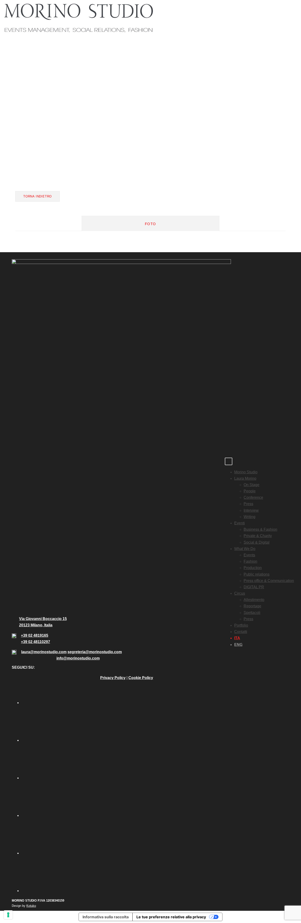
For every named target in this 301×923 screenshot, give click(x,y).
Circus (239, 593)
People (250, 491)
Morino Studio (245, 472)
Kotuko (31, 905)
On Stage (251, 485)
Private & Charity (258, 536)
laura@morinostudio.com (44, 652)
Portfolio (241, 625)
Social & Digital (256, 542)
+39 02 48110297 (35, 642)
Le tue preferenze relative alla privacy (171, 917)
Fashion (250, 561)
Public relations (256, 574)
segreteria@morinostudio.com (94, 652)
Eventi (239, 523)
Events (249, 555)
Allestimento (254, 600)
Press (248, 504)
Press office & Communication (269, 581)
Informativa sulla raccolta (106, 917)
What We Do (244, 549)
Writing (249, 517)
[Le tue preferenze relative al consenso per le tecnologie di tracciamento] (8, 914)
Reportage (252, 606)
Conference (253, 497)
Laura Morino (245, 478)
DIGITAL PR (254, 587)
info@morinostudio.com (78, 658)
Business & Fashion (260, 529)
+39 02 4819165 (34, 635)
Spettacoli (252, 613)
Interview (251, 510)
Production (253, 568)
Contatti (240, 632)
